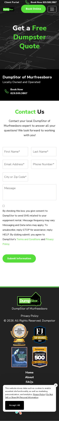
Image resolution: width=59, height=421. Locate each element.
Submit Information (19, 258)
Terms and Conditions (28, 239)
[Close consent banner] (56, 385)
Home (29, 372)
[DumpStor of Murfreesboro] (8, 9)
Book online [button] (33, 9)
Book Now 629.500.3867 (43, 2)
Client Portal (11, 2)
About (29, 377)
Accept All (14, 405)
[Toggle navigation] (52, 9)
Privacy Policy (29, 316)
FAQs (29, 382)
